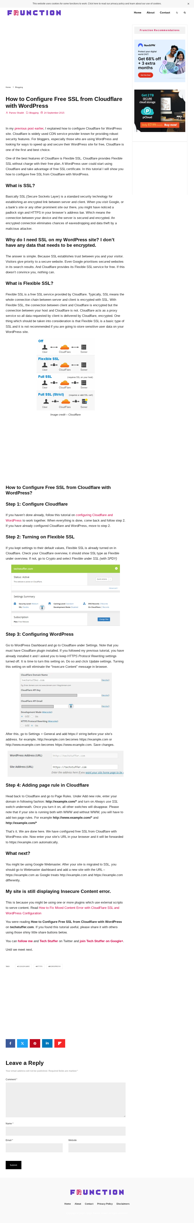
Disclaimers (123, 1204)
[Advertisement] (66, 50)
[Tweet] (22, 1043)
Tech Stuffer (49, 941)
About (151, 12)
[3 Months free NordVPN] (159, 81)
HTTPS (39, 966)
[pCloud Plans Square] (159, 131)
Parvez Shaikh (16, 113)
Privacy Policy (105, 1204)
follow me (25, 941)
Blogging (34, 113)
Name (9, 1123)
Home (137, 12)
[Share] (10, 1043)
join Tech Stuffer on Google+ (101, 941)
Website (72, 1140)
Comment (11, 1079)
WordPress (54, 966)
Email (9, 1140)
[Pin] (35, 1043)
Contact (165, 12)
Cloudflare (24, 966)
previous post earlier (28, 128)
